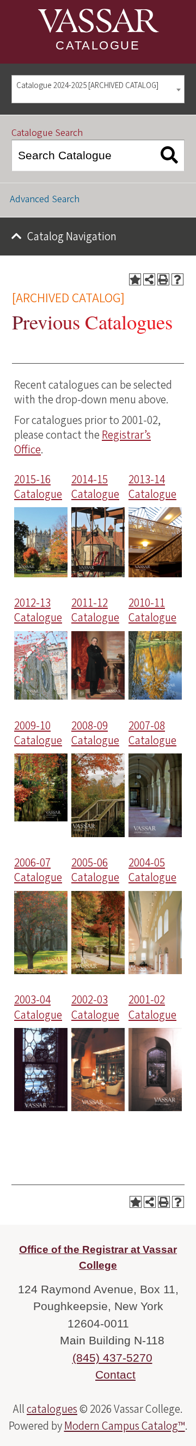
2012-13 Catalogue (38, 610)
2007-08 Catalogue (152, 733)
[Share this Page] (149, 279)
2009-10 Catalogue (38, 733)
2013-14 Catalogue (152, 486)
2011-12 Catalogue (95, 610)
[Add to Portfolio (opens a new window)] (135, 279)
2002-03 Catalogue (95, 1007)
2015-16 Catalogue (38, 486)
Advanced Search (44, 199)
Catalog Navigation (72, 236)
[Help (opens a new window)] (177, 279)
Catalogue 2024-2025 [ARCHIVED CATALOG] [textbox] (87, 85)
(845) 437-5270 (112, 1357)
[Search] (170, 155)
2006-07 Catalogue (38, 870)
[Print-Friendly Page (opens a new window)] (163, 279)
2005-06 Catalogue (95, 870)
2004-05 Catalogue (152, 870)
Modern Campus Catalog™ (124, 1426)
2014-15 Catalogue (95, 486)
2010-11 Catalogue (152, 610)
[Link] (41, 573)
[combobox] (98, 89)
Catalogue (98, 45)
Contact (115, 1374)
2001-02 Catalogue (152, 1007)
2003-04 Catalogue (38, 1007)
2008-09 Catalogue (95, 733)
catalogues (52, 1409)
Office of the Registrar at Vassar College (98, 1257)
